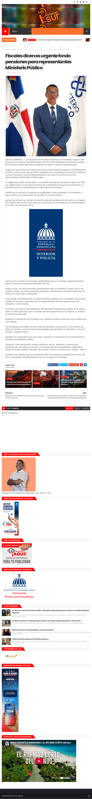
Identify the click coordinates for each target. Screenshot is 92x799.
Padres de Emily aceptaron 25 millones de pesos (30, 639)
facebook (85, 408)
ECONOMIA (18, 40)
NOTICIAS (80, 40)
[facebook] (74, 2)
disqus (77, 408)
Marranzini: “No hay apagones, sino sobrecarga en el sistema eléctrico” (72, 382)
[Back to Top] (89, 796)
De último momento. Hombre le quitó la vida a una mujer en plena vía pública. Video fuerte (46, 621)
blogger (69, 408)
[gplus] (86, 2)
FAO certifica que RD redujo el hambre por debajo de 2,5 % (46, 40)
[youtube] (80, 2)
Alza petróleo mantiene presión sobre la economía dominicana (18, 383)
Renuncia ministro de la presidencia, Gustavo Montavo (33, 630)
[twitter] (77, 2)
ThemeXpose (18, 796)
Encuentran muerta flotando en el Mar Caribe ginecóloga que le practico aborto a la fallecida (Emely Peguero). (50, 611)
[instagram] (83, 2)
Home (7, 49)
